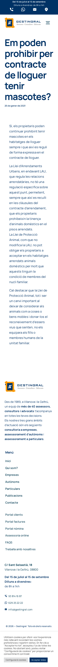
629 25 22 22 (15, 603)
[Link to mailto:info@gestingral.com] (35, 9)
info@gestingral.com (20, 609)
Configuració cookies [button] (16, 659)
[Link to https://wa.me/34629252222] (23, 9)
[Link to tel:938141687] (11, 9)
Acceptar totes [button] (38, 659)
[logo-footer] (23, 19)
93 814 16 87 (15, 596)
